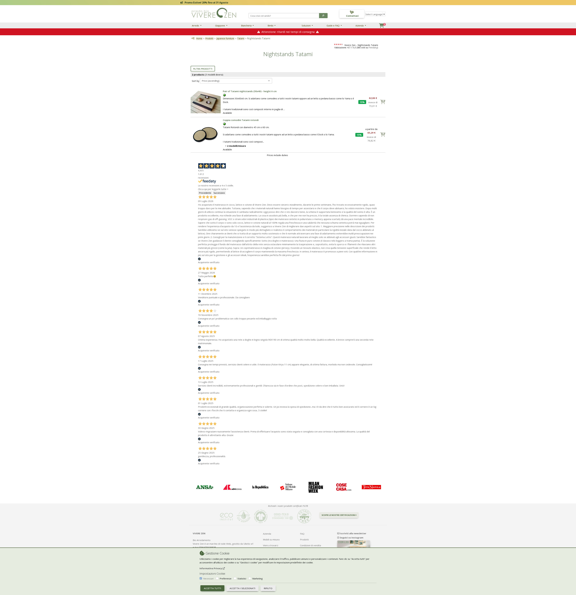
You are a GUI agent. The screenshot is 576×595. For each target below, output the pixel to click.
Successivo (219, 192)
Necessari (208, 578)
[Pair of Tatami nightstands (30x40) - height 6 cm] (206, 101)
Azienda (360, 25)
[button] (323, 15)
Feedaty (373, 47)
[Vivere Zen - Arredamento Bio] (214, 12)
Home (199, 38)
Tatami (240, 38)
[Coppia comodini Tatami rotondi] (206, 134)
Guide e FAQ (333, 25)
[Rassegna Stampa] (204, 487)
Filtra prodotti (202, 68)
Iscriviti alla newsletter (352, 533)
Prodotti (209, 38)
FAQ (302, 533)
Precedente (205, 192)
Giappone (220, 25)
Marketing (257, 578)
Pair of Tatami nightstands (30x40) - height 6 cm (250, 91)
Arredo (196, 25)
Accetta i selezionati (242, 588)
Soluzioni (306, 25)
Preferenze (225, 578)
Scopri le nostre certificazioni (339, 515)
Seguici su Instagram (351, 537)
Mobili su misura (271, 539)
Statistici (241, 578)
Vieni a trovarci (270, 545)
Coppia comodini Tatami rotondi (241, 120)
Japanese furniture (225, 38)
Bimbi (271, 25)
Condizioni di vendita (310, 545)
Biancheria (246, 25)
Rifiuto (268, 588)
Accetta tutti (212, 588)
